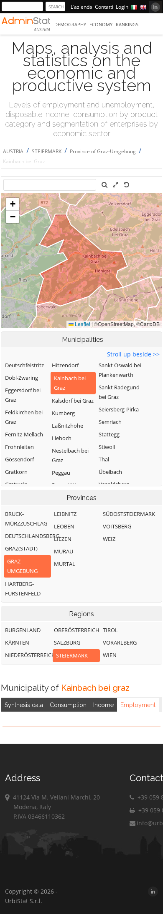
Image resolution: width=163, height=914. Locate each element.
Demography (70, 24)
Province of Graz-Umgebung (103, 151)
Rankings (127, 24)
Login (122, 6)
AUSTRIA (13, 151)
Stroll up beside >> (133, 354)
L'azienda (81, 6)
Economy (100, 24)
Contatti (104, 6)
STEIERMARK (46, 151)
